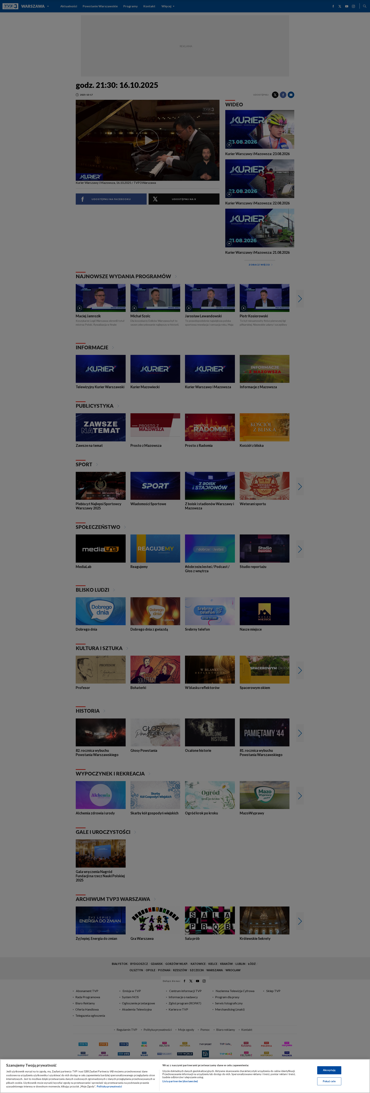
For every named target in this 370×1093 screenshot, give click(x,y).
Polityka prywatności (109, 1086)
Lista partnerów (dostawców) (180, 1081)
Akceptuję (329, 1070)
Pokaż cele (329, 1081)
